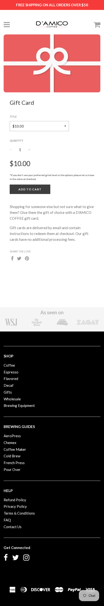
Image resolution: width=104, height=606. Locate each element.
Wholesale (12, 399)
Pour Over (12, 469)
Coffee (9, 365)
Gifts (8, 392)
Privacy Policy (15, 506)
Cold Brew (12, 456)
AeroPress (12, 436)
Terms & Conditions (19, 513)
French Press (14, 463)
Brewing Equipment (19, 405)
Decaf (9, 385)
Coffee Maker (15, 449)
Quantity (16, 140)
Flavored (11, 378)
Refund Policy (15, 500)
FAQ (7, 520)
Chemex (10, 442)
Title (13, 116)
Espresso (11, 372)
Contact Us (13, 527)
